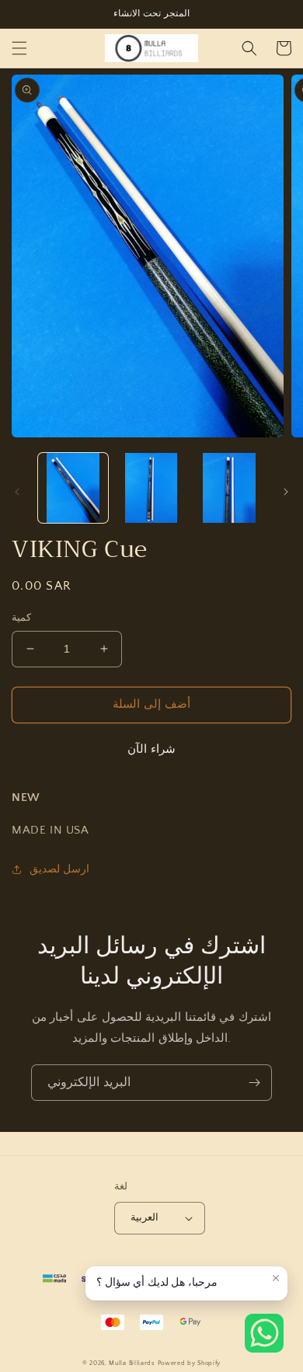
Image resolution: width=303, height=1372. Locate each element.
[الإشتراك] (254, 1082)
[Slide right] (286, 492)
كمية (21, 617)
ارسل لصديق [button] (59, 869)
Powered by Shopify (189, 1363)
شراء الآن (151, 749)
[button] (19, 48)
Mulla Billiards (132, 1363)
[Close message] (275, 1278)
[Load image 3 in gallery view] (229, 488)
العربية (144, 1217)
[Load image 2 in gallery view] (151, 488)
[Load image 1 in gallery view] (73, 488)
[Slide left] (17, 492)
